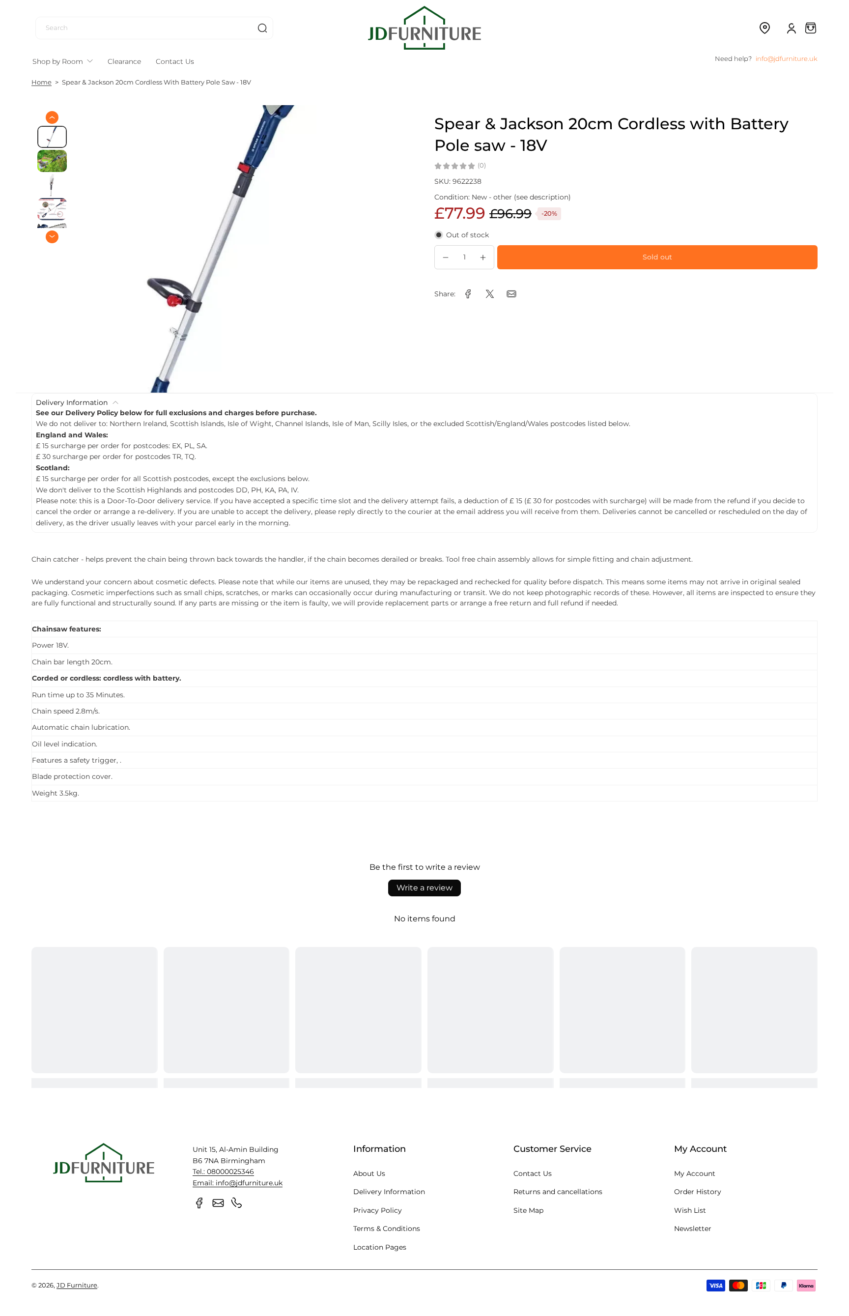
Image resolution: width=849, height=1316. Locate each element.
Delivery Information (389, 1191)
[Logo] (424, 28)
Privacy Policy (377, 1210)
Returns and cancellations (557, 1191)
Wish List (690, 1210)
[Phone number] (237, 1203)
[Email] (218, 1203)
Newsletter (692, 1228)
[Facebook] (199, 1203)
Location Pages (379, 1247)
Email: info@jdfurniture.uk (238, 1182)
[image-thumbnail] (52, 137)
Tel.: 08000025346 (223, 1171)
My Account (694, 1173)
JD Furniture (77, 1285)
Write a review (424, 887)
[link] (468, 294)
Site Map (528, 1210)
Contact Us (532, 1173)
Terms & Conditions (386, 1228)
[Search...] (262, 28)
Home (41, 82)
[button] (764, 28)
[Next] (52, 236)
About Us (369, 1173)
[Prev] (52, 117)
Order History (697, 1191)
